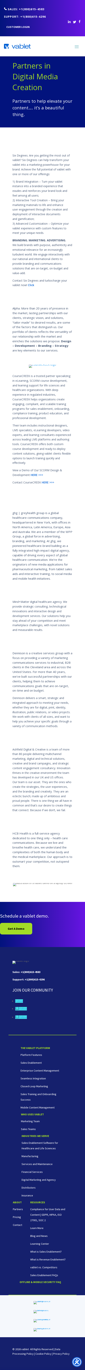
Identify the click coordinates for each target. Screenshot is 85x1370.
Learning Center (39, 1244)
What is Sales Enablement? (46, 1251)
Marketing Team (30, 1121)
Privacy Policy (61, 1353)
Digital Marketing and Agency (39, 1179)
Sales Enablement (31, 1062)
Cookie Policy (43, 1353)
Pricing (17, 1217)
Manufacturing (30, 1156)
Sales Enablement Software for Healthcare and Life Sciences (40, 1145)
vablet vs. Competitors (43, 1267)
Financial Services (32, 1172)
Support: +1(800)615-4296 (25, 16)
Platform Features (31, 1055)
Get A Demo (16, 929)
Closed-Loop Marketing (34, 1086)
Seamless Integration (33, 1078)
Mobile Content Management (38, 1107)
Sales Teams (28, 1129)
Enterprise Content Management (40, 1070)
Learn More (36, 1228)
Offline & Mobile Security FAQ (40, 1282)
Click (31, 285)
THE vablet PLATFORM (35, 1048)
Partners (18, 1209)
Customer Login (18, 27)
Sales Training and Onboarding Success (38, 1096)
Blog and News (39, 1236)
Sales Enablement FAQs (44, 1275)
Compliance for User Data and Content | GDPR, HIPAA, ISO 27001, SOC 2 (47, 1214)
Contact (17, 1225)
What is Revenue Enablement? (48, 1259)
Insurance (27, 1195)
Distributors (29, 1187)
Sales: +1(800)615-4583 (26, 9)
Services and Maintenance (37, 1164)
